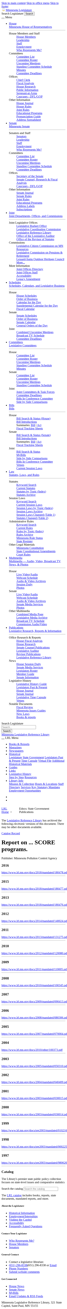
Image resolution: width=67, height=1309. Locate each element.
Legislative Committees (22, 345)
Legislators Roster (27, 670)
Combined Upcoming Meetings (34, 332)
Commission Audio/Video (31, 624)
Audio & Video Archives (31, 581)
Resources (31, 777)
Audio (34, 574)
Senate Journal (25, 192)
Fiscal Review (24, 707)
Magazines (15, 747)
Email (53, 1265)
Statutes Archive (26, 494)
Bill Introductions (26, 421)
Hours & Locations (46, 784)
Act (39, 425)
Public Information (27, 89)
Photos (20, 587)
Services (26, 787)
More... (20, 262)
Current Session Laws (29, 468)
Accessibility (23, 275)
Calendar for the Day (28, 302)
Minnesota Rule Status (29, 538)
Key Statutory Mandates (45, 787)
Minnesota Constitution (30, 547)
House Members (26, 36)
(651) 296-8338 (18, 1265)
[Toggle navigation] (2, 18)
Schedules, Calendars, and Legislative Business (37, 285)
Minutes (21, 70)
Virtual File (44, 760)
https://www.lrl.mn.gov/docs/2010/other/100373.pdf (32, 1049)
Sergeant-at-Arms (26, 93)
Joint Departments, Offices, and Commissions (36, 216)
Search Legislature (12, 13)
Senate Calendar (26, 322)
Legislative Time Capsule (31, 697)
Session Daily (24, 584)
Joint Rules (22, 109)
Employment (23, 46)
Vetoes (20, 465)
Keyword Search (26, 484)
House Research (26, 86)
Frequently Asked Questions (25, 1226)
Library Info (16, 780)
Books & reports (26, 717)
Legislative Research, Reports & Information (35, 630)
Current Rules (24, 528)
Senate (13, 123)
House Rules (23, 106)
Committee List (25, 56)
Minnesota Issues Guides (31, 710)
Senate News (16, 1289)
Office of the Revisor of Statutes (35, 239)
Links (12, 770)
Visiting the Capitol (20, 1219)
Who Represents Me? (29, 50)
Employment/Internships (23, 1216)
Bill (33, 425)
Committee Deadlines (29, 73)
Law (11, 471)
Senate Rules (24, 196)
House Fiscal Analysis (29, 640)
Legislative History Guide (31, 684)
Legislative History (20, 774)
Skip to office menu (38, 3)
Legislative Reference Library (33, 232)
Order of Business (27, 299)
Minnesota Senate (19, 126)
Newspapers (16, 750)
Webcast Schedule (27, 577)
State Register (24, 541)
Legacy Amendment (28, 279)
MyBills (21, 455)
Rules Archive (24, 534)
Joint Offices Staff (27, 272)
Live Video (23, 574)
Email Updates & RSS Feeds (26, 1296)
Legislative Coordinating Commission (38, 229)
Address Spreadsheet (28, 119)
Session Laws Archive (29, 511)
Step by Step (16, 777)
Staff (19, 43)
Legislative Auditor (27, 650)
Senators (21, 136)
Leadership (22, 40)
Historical (14, 754)
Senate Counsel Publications (33, 647)
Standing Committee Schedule (34, 66)
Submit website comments (24, 1271)
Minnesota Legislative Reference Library (25, 734)
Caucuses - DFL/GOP (29, 96)
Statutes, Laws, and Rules (24, 474)
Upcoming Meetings (28, 63)
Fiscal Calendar (25, 309)
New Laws (22, 713)
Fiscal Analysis (25, 83)
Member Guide (25, 674)
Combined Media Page (29, 614)
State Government (33, 757)
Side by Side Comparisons (31, 401)
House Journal (24, 103)
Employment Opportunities (25, 790)
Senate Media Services (29, 604)
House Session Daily (28, 664)
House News (16, 1286)
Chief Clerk (23, 80)
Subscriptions (24, 209)
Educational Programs (29, 113)
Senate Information (27, 677)
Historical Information (22, 1213)
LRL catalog (14, 1195)
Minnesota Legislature (19, 10)
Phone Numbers (18, 1268)
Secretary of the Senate (29, 176)
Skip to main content (13, 3)
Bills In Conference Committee (34, 398)
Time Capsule (29, 760)
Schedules (15, 282)
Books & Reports (19, 744)
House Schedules (26, 295)
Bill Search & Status (28, 451)
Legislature (15, 757)
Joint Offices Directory (29, 269)
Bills (11, 405)
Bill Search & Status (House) (33, 418)
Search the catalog (12, 1188)
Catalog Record (10, 833)
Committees (16, 342)
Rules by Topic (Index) (30, 531)
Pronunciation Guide (28, 116)
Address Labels (25, 206)
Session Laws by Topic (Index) (34, 508)
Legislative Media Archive (31, 617)
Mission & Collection (21, 784)
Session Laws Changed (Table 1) (35, 514)
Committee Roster (27, 60)
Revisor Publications (28, 654)
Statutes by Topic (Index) (31, 491)
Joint (12, 212)
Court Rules (23, 554)
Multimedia (15, 557)
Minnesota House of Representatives (30, 26)
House (13, 23)
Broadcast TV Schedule (30, 335)
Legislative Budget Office (31, 226)
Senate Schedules (26, 315)
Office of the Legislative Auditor (35, 235)
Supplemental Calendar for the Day (37, 305)
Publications (16, 627)
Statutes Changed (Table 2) (32, 518)
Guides (13, 767)
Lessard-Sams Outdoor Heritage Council (40, 259)
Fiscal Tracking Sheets (29, 428)
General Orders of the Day (32, 325)
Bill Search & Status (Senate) (33, 435)
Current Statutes (25, 488)
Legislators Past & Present (31, 687)
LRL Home (5, 810)
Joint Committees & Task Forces (35, 391)
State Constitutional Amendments (35, 551)
